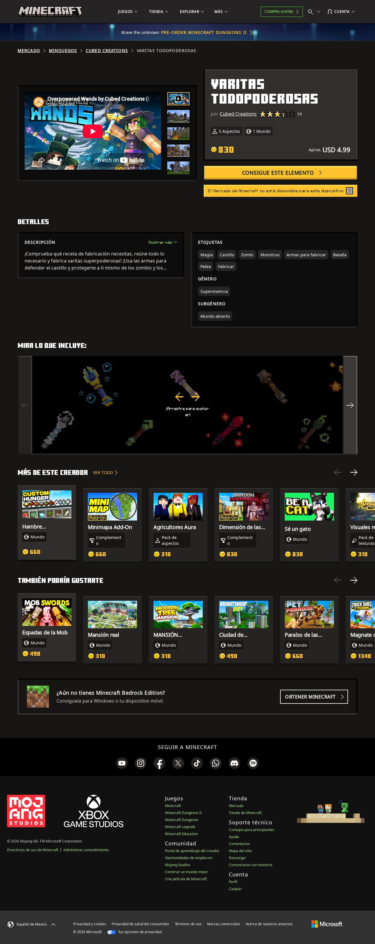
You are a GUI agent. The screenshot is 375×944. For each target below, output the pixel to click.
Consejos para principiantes (251, 829)
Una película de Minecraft (186, 878)
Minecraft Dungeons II (183, 812)
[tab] (178, 98)
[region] (187, 405)
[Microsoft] (326, 924)
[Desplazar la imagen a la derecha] (350, 405)
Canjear (235, 888)
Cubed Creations (107, 50)
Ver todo (103, 472)
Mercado (29, 50)
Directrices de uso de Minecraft (32, 850)
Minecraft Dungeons (181, 819)
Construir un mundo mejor (186, 871)
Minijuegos (63, 50)
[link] (122, 763)
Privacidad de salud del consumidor (140, 924)
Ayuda (234, 836)
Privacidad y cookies (89, 924)
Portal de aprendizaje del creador (192, 850)
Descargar (237, 857)
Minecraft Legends (180, 826)
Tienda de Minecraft (245, 812)
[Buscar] (315, 11)
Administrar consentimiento (86, 850)
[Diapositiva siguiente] (353, 472)
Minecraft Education (181, 833)
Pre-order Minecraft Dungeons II (204, 32)
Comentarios (239, 843)
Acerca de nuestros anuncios (269, 924)
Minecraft (173, 805)
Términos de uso (188, 924)
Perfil (233, 881)
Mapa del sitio (240, 850)
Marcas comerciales (223, 924)
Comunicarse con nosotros (250, 864)
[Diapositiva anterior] (337, 472)
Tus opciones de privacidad (139, 932)
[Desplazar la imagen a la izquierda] (25, 405)
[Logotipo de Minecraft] (50, 11)
